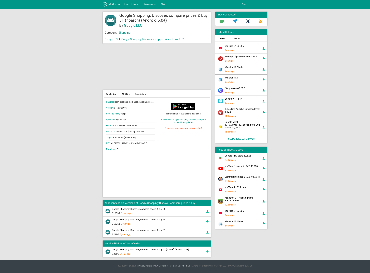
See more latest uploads (241, 139)
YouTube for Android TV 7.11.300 (241, 166)
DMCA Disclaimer (160, 266)
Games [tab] (237, 38)
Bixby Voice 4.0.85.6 (235, 88)
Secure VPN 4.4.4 (233, 98)
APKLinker (114, 4)
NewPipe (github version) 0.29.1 (241, 56)
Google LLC (133, 25)
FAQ (163, 4)
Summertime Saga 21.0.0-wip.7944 (242, 176)
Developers (149, 4)
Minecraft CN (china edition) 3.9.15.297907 (239, 199)
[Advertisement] (157, 68)
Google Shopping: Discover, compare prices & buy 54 (138, 219)
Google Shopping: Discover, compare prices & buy (149, 39)
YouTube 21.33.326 (234, 46)
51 (183, 39)
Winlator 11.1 (231, 77)
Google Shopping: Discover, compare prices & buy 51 (138, 230)
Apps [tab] (222, 38)
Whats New (111, 94)
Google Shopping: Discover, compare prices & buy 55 (138, 209)
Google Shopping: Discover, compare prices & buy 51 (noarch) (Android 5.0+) (150, 249)
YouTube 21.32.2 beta (235, 187)
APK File (126, 94)
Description (140, 94)
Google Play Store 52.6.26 (238, 155)
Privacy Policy (144, 266)
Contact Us (175, 266)
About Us (186, 266)
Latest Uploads (131, 4)
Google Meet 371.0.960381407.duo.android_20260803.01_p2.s (242, 125)
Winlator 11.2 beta (234, 67)
